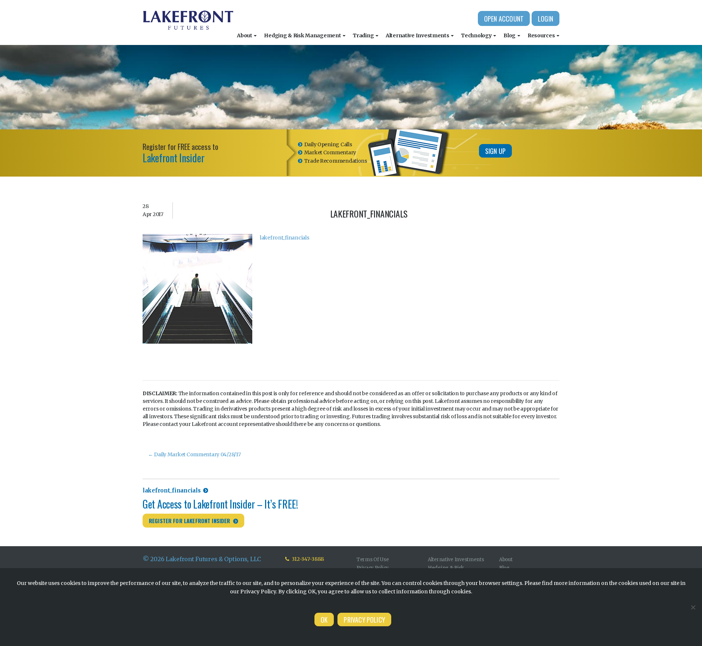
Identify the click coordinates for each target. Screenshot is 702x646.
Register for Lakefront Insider (189, 521)
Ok (324, 619)
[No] (693, 607)
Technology (476, 35)
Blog (510, 35)
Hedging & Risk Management (303, 35)
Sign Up (495, 151)
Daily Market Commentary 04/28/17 (194, 454)
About (245, 35)
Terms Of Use (372, 559)
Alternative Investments (418, 35)
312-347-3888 (307, 559)
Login (545, 18)
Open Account (504, 18)
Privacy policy (364, 619)
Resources (542, 35)
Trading (364, 35)
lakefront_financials (284, 237)
